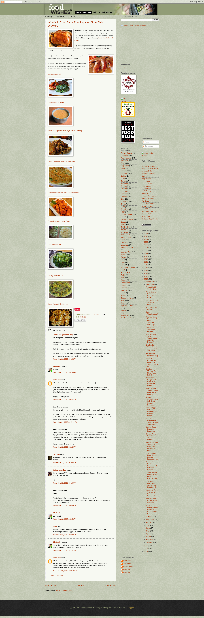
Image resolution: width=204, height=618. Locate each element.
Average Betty (147, 171)
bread (123, 168)
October (149, 517)
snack (123, 293)
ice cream (124, 232)
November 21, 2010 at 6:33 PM (64, 400)
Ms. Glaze (145, 201)
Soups (123, 295)
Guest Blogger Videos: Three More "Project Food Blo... (152, 391)
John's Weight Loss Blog (63, 335)
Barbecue (124, 161)
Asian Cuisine (126, 158)
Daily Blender (146, 179)
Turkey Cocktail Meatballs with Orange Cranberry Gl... (152, 475)
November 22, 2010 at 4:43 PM (64, 483)
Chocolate (124, 191)
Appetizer (124, 155)
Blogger (131, 608)
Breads (123, 171)
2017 (146, 259)
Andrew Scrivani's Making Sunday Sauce (150, 167)
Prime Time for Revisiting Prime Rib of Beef (151, 295)
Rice (122, 277)
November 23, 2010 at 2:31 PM (64, 550)
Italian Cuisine (126, 237)
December (150, 282)
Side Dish (83, 317)
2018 (146, 256)
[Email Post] (103, 314)
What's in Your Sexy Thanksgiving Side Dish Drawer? (151, 338)
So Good (145, 209)
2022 (146, 245)
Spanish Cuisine (127, 298)
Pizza (123, 262)
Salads (123, 280)
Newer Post (51, 585)
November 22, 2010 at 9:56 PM (64, 519)
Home (81, 585)
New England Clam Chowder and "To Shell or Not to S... (152, 348)
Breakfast (124, 173)
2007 (146, 551)
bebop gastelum (59, 470)
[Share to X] (80, 320)
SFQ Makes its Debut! (151, 308)
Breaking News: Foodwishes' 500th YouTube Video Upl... (151, 321)
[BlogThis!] (78, 320)
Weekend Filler (126, 318)
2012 (146, 273)
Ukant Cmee (128, 566)
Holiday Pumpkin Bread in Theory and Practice (152, 437)
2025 (146, 236)
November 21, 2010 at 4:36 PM (64, 372)
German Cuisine (127, 219)
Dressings (124, 201)
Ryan (55, 526)
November (150, 284)
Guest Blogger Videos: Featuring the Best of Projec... (151, 411)
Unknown (57, 380)
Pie (122, 260)
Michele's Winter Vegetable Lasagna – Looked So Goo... (152, 446)
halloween (124, 230)
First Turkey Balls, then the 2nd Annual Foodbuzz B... (152, 484)
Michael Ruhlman (148, 198)
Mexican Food (126, 252)
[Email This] (75, 320)
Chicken (124, 189)
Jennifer (56, 454)
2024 (146, 239)
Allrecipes (145, 164)
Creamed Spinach (54, 74)
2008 (146, 549)
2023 (146, 242)
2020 (146, 251)
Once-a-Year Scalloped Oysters (150, 329)
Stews (123, 303)
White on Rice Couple (150, 219)
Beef (122, 163)
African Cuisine (126, 153)
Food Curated (147, 184)
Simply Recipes (147, 206)
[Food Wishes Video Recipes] (150, 155)
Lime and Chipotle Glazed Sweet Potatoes (63, 193)
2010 (146, 279)
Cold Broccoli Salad (55, 245)
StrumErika (146, 216)
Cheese (124, 186)
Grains (123, 224)
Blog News (125, 166)
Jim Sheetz (127, 563)
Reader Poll (125, 272)
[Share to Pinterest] (84, 320)
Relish (123, 275)
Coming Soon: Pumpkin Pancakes (151, 429)
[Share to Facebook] (82, 320)
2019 (146, 253)
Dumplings (125, 209)
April (148, 534)
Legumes (124, 245)
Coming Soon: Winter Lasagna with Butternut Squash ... (151, 466)
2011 (146, 276)
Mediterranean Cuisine (129, 247)
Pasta (123, 254)
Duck (123, 207)
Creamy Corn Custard (56, 102)
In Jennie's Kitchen (149, 196)
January (149, 542)
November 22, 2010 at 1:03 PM (64, 463)
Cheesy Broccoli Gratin (56, 276)
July (148, 525)
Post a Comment (57, 575)
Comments (148, 146)
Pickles (123, 257)
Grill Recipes (125, 227)
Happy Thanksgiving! (152, 313)
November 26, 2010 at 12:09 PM (65, 571)
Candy (123, 181)
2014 (146, 268)
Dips (122, 199)
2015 (146, 265)
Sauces (123, 285)
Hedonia (145, 193)
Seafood (124, 288)
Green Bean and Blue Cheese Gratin (61, 162)
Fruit (122, 217)
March (148, 537)
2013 (146, 270)
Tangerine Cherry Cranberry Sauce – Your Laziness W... (152, 493)
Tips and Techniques (128, 306)
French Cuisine (126, 214)
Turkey (123, 310)
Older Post (110, 585)
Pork (122, 265)
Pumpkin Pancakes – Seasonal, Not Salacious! (152, 421)
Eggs (123, 212)
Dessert (124, 196)
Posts (146, 142)
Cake (123, 178)
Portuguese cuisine (128, 267)
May (148, 531)
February (149, 539)
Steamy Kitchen (147, 214)
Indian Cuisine (126, 235)
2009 (146, 546)
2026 (146, 233)
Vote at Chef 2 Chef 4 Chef (151, 288)
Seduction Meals (148, 204)
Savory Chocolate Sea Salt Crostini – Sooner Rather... (152, 401)
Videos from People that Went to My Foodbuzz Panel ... (151, 381)
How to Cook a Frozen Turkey (152, 355)
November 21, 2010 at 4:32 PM (64, 359)
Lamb (123, 240)
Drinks (123, 204)
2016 (146, 262)
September (150, 519)
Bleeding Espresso (148, 173)
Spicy (123, 300)
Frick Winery (146, 191)
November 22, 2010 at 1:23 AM (64, 447)
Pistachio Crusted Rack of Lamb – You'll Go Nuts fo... (152, 362)
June (148, 528)
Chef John (57, 366)
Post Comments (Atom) (64, 590)
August (149, 522)
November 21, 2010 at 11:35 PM (65, 422)
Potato (123, 270)
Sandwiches (125, 283)
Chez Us (145, 176)
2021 (146, 248)
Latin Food (125, 242)
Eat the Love (146, 181)
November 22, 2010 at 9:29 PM (64, 506)
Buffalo (123, 176)
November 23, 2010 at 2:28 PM (64, 535)
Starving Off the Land (149, 211)
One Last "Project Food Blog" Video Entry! (151, 372)
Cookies (124, 194)
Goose (123, 222)
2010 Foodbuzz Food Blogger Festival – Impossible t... (152, 456)
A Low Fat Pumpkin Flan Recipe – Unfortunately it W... (152, 509)
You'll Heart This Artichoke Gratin (152, 302)
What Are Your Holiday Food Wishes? (151, 500)
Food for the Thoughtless (146, 187)
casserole (124, 184)
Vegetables (125, 315)
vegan (123, 313)
